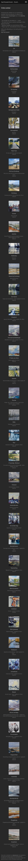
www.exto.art (15, 855)
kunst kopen (12, 16)
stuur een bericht (5, 32)
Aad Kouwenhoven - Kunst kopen (10, 2)
